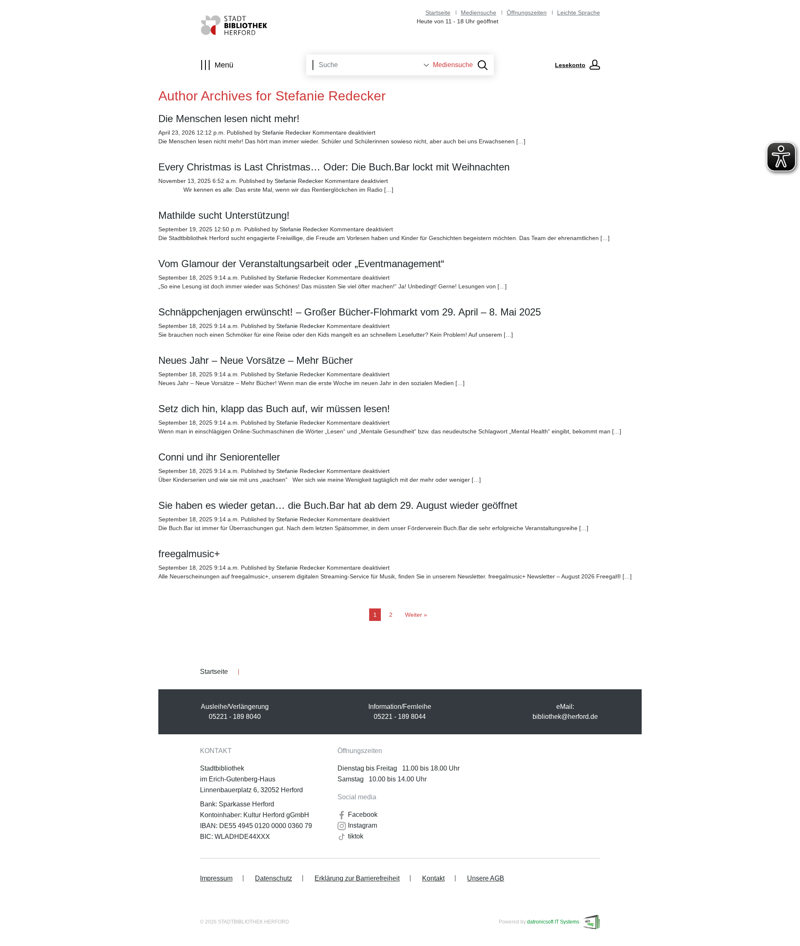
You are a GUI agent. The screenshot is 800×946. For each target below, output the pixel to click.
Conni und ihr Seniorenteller (219, 457)
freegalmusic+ (189, 553)
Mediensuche (478, 12)
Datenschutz (273, 878)
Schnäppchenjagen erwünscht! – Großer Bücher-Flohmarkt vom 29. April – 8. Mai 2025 (349, 312)
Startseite (437, 12)
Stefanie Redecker (286, 132)
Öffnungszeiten (527, 12)
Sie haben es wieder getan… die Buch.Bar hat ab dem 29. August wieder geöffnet (338, 505)
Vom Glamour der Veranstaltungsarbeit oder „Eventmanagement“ (301, 263)
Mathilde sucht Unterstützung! (224, 215)
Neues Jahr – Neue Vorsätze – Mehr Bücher (255, 360)
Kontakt (433, 878)
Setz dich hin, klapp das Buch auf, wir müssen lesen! (274, 408)
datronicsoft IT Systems (553, 922)
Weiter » (416, 614)
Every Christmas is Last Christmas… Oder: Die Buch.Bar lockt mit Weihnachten (334, 167)
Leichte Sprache (578, 12)
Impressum (216, 878)
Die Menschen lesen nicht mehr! (229, 118)
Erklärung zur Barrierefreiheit (357, 878)
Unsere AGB (485, 878)
